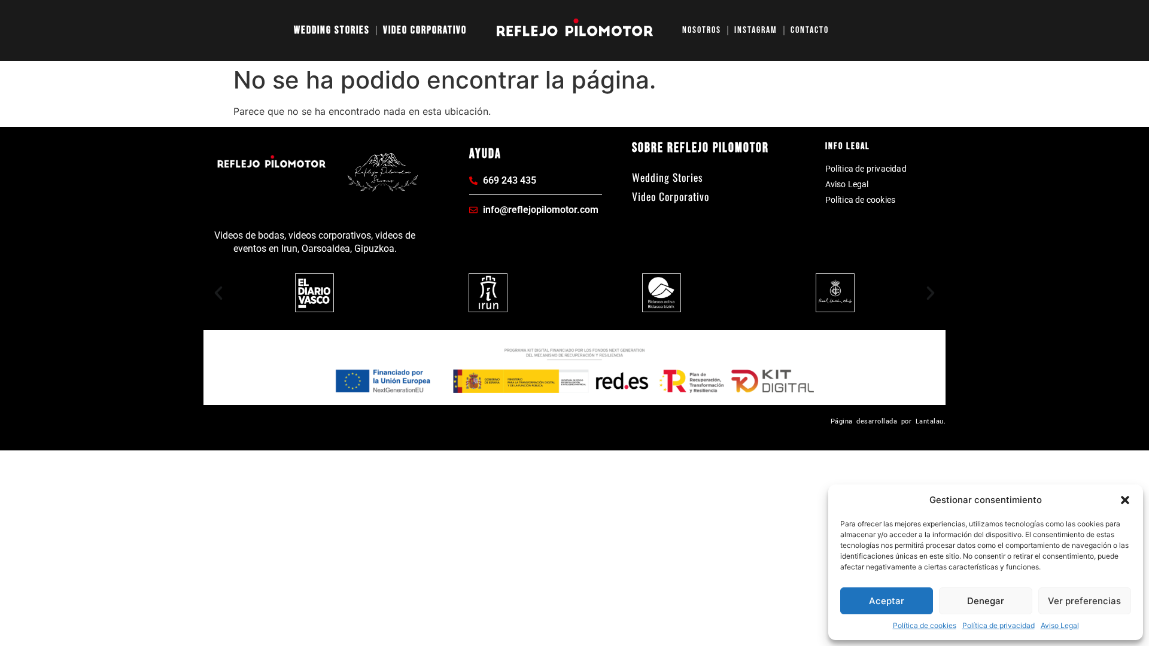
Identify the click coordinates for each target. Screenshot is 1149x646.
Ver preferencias (1084, 601)
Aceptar (886, 601)
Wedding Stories (332, 30)
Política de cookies (924, 625)
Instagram (755, 30)
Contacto (810, 30)
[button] (1125, 500)
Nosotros (701, 30)
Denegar (985, 601)
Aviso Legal (1060, 625)
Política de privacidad (998, 625)
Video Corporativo (425, 30)
